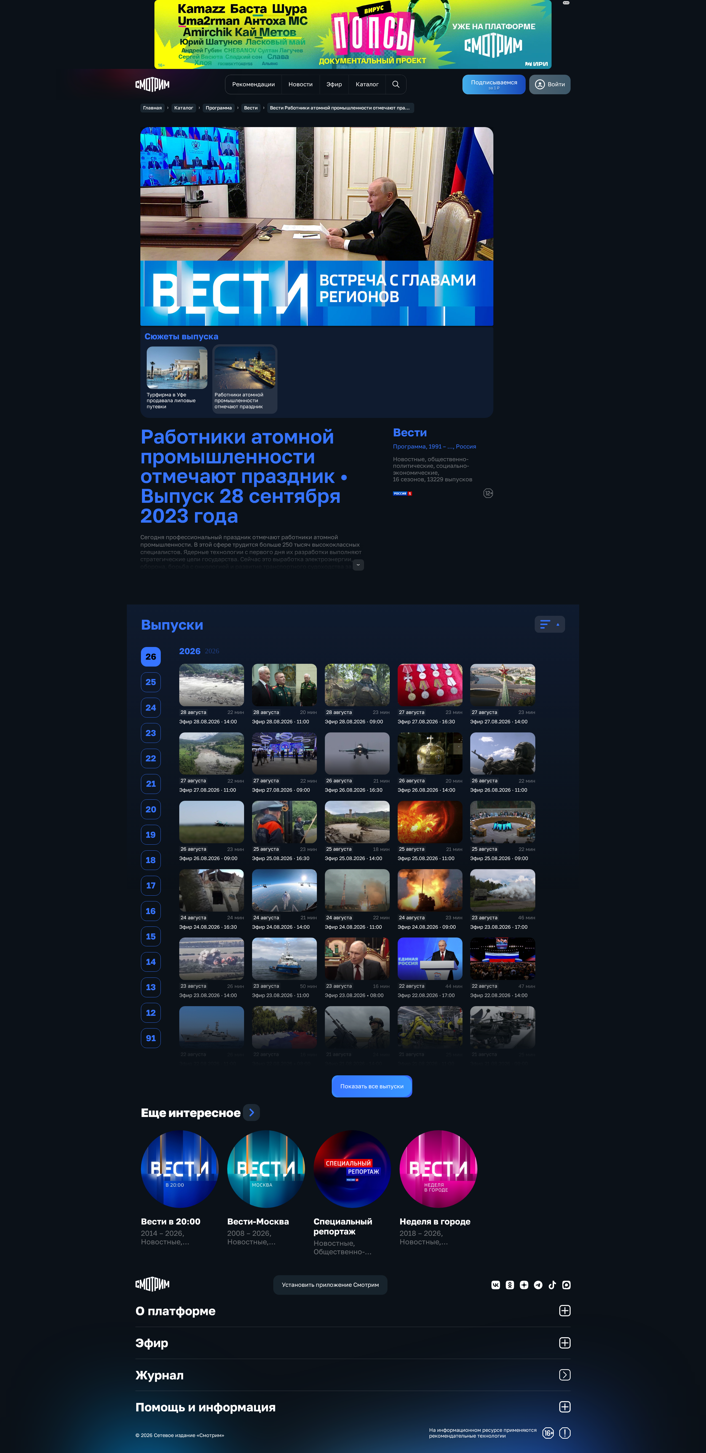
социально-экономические (431, 469)
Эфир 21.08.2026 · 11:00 (426, 1063)
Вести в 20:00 (170, 1221)
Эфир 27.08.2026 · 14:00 (499, 721)
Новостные (409, 459)
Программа (219, 108)
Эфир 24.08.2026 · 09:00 (427, 927)
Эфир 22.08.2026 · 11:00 (207, 1063)
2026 (212, 651)
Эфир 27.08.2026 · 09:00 (281, 790)
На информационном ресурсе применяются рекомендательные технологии (483, 1433)
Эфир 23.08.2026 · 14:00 (208, 995)
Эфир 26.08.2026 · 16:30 (354, 790)
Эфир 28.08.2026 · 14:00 (208, 721)
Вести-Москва (258, 1221)
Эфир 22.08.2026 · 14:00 (499, 995)
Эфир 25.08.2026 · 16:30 (280, 858)
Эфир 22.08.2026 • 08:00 (281, 1063)
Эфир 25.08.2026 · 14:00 (353, 858)
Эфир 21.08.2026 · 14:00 (353, 1063)
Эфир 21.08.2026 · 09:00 (499, 1063)
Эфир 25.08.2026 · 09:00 (499, 858)
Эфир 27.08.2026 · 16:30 (426, 721)
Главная (152, 108)
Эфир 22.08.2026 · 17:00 (426, 995)
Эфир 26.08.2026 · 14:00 (426, 790)
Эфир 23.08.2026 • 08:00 (354, 995)
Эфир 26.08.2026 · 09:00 (208, 858)
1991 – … (441, 446)
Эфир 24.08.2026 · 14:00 (281, 927)
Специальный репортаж (343, 1226)
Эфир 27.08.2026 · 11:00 (207, 790)
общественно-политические (431, 462)
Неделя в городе (435, 1221)
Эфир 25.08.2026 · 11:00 (426, 858)
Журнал (159, 1375)
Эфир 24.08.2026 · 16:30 (208, 927)
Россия (466, 446)
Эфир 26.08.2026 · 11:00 (498, 790)
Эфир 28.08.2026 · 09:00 (354, 721)
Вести (251, 108)
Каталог (183, 108)
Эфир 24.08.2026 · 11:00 (353, 927)
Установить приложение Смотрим (330, 1284)
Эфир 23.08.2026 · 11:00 (280, 995)
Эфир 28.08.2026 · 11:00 (280, 721)
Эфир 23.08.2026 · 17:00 (499, 927)
